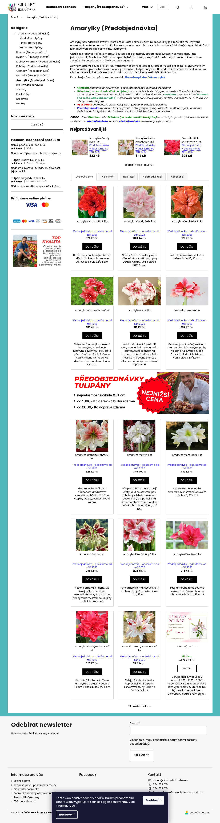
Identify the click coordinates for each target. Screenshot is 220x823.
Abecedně (177, 176)
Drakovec (22, 99)
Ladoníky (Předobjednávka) (33, 75)
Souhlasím (154, 800)
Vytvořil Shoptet (199, 812)
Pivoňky (20, 103)
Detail (187, 668)
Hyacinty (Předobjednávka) (33, 57)
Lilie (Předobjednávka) (29, 85)
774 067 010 (160, 784)
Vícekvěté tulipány (31, 38)
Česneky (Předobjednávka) (32, 71)
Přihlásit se (141, 755)
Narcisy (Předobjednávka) (32, 52)
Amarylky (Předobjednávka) (35, 80)
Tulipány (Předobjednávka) (32, 33)
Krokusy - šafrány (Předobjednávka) (38, 61)
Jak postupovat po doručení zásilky (35, 785)
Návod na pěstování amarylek (145, 77)
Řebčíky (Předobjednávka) (32, 66)
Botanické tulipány (31, 47)
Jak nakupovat (22, 781)
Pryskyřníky (23, 94)
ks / (37, 124)
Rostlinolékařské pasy (26, 797)
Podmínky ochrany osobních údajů (35, 793)
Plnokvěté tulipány (31, 43)
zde (72, 806)
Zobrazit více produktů (138, 165)
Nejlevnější (108, 176)
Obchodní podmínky (26, 789)
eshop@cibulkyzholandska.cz (170, 780)
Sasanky (21, 89)
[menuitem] (61, 7)
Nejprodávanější (152, 176)
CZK (162, 7)
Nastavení (67, 815)
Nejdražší (128, 176)
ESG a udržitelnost (24, 801)
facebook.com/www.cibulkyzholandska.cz (178, 792)
